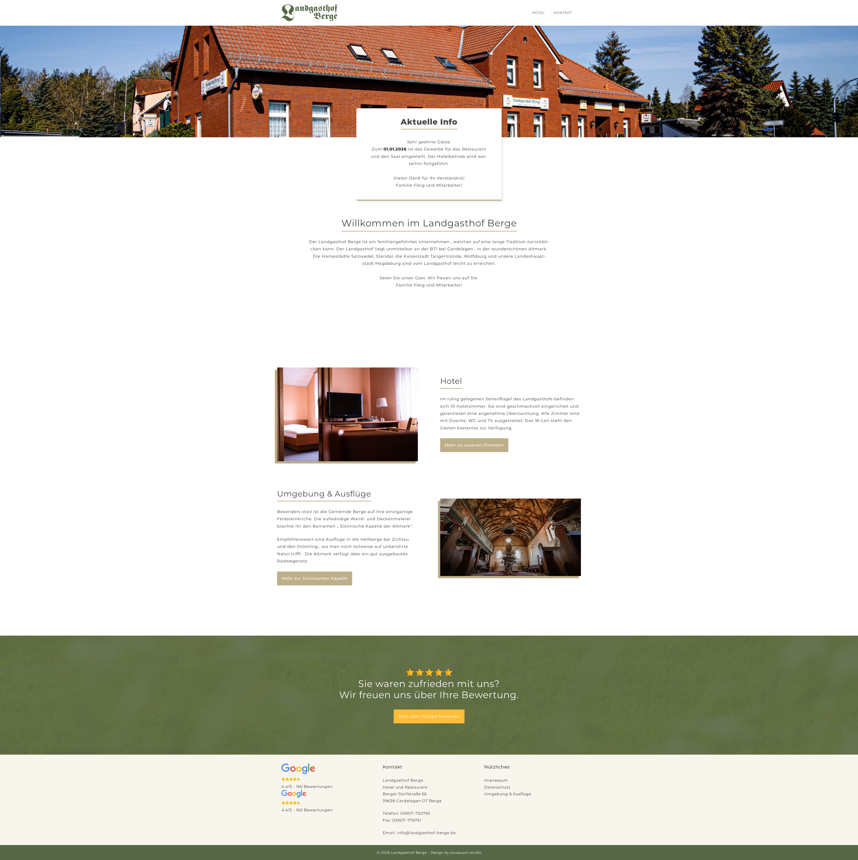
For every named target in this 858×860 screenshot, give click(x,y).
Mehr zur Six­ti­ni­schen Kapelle (315, 578)
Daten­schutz (497, 787)
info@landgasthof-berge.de (426, 833)
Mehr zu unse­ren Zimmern (474, 445)
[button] (328, 777)
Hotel (538, 12)
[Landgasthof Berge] (309, 12)
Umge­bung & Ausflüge (507, 794)
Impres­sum (496, 780)
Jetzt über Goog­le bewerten (429, 716)
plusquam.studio (466, 852)
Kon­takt (563, 12)
